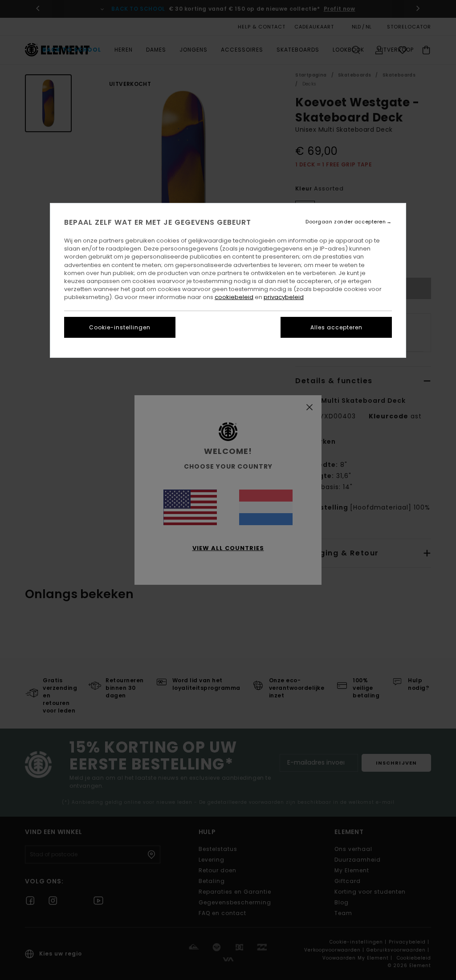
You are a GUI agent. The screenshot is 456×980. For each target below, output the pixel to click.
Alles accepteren (336, 327)
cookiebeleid (234, 297)
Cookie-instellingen (120, 327)
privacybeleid (284, 297)
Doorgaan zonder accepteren (345, 222)
